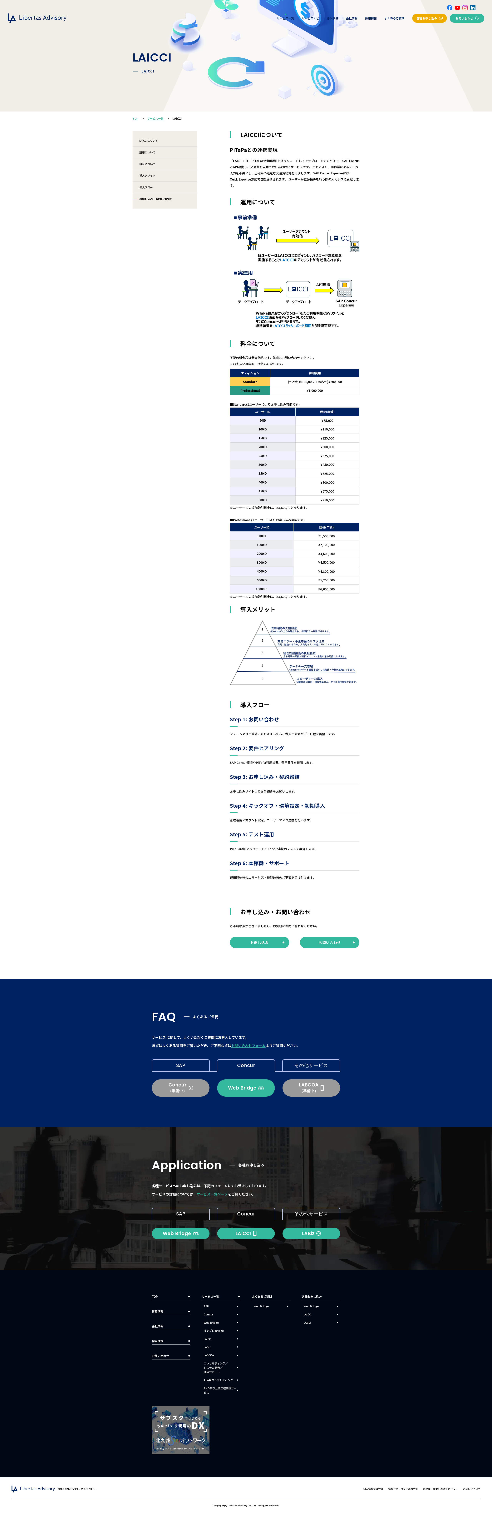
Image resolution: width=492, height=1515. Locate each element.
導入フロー (146, 187)
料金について (147, 164)
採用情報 (371, 18)
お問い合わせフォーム (248, 1045)
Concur (246, 1065)
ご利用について (471, 1489)
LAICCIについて (148, 140)
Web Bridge (211, 1322)
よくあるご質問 (394, 18)
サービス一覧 (285, 18)
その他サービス (311, 1065)
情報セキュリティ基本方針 (403, 1489)
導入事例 (332, 18)
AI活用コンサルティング (218, 1380)
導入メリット (147, 175)
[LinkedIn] (472, 7)
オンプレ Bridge (214, 1331)
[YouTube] (457, 7)
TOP (135, 118)
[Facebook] (449, 7)
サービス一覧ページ (212, 1193)
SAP (180, 1065)
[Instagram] (465, 7)
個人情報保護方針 (373, 1489)
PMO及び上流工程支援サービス (220, 1390)
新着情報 (157, 1311)
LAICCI (208, 1339)
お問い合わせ (160, 1356)
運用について (147, 152)
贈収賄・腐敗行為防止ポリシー (440, 1489)
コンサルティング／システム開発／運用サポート (216, 1367)
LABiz (207, 1347)
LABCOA (209, 1355)
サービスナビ (310, 18)
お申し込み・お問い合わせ (155, 199)
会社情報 (351, 18)
